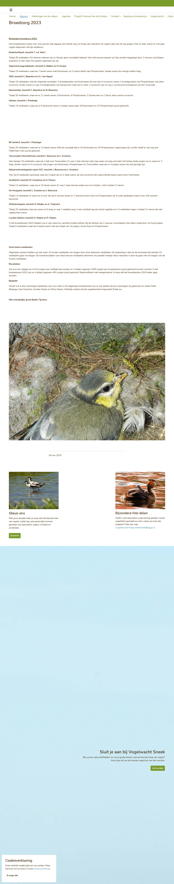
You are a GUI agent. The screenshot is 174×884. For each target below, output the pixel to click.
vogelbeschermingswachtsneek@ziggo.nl (135, 527)
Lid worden (141, 9)
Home (12, 16)
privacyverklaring (41, 868)
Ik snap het (12, 875)
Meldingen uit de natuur (45, 16)
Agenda (66, 16)
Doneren (154, 9)
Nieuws (24, 16)
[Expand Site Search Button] (162, 9)
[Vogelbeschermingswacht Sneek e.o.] (11, 10)
